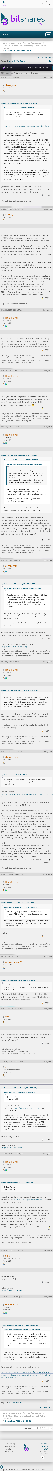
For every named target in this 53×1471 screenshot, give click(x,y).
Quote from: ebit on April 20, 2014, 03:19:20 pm (20, 1092)
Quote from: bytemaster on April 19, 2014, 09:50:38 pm (25, 464)
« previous (42, 57)
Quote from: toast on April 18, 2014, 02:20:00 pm (20, 108)
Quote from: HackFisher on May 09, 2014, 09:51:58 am (22, 460)
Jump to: (28, 1428)
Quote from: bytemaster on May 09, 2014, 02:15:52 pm (19, 455)
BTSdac (9, 1016)
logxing (29, 46)
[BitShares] (6, 571)
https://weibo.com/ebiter (12, 1148)
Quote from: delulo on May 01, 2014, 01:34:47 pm (17, 903)
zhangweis (11, 85)
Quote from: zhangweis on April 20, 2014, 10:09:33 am (22, 1329)
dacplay (7, 48)
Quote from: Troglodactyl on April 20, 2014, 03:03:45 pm (20, 1325)
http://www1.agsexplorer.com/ (27, 1108)
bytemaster (11, 565)
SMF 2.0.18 (9, 1444)
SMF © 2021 (10, 1446)
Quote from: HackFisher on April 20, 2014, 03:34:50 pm (19, 1088)
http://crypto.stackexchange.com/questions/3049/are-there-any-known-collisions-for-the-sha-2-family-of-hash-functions (27, 1375)
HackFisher (40, 46)
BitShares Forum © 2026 (44, 1446)
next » (50, 57)
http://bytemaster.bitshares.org (15, 646)
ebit (7, 1067)
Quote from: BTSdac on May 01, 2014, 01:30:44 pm (21, 907)
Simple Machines (9, 1450)
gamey (9, 214)
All (13, 61)
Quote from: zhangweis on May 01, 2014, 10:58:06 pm (19, 103)
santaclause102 (14, 962)
